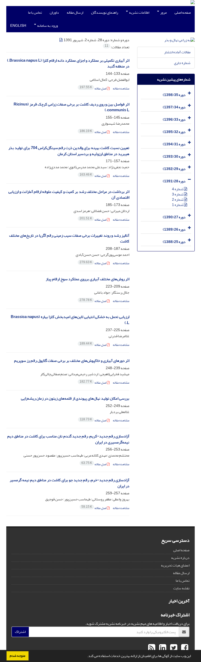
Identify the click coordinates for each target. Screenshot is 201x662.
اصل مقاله (93, 89)
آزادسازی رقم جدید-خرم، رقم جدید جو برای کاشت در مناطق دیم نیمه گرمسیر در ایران (69, 483)
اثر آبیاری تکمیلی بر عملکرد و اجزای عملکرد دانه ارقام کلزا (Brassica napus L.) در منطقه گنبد (68, 63)
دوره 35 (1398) (174, 94)
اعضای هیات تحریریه (175, 565)
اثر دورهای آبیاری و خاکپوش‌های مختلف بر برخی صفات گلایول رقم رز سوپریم (71, 360)
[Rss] (152, 648)
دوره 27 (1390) (174, 217)
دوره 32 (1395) (174, 131)
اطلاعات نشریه (139, 12)
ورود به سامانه (47, 25)
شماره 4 (178, 189)
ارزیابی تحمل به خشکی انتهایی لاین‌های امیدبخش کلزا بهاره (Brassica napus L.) (70, 320)
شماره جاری (182, 62)
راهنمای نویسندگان (104, 12)
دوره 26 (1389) (174, 229)
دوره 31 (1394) (174, 144)
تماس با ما (35, 12)
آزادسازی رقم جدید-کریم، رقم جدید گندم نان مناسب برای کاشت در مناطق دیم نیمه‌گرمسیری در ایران (68, 439)
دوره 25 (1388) (174, 241)
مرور (163, 12)
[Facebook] (183, 648)
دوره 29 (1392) (174, 168)
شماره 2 (178, 199)
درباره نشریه (180, 557)
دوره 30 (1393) (174, 156)
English (18, 25)
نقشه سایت (181, 588)
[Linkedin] (162, 648)
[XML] (61, 40)
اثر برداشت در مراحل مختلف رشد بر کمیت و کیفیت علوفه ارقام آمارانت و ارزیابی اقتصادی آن (68, 195)
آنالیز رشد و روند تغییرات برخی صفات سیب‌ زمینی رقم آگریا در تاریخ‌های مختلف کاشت (69, 238)
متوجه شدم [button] (17, 656)
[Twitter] (173, 648)
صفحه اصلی (183, 12)
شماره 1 (178, 204)
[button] (86, 656)
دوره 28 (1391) (174, 181)
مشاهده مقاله (121, 89)
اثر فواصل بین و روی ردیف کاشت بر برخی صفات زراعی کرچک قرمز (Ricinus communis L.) (71, 107)
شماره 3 (178, 194)
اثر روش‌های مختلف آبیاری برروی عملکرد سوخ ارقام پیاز (87, 279)
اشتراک (20, 631)
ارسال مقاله (75, 12)
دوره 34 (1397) (174, 107)
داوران (54, 12)
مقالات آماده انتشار (177, 52)
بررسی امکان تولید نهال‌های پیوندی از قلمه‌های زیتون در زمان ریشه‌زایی (75, 398)
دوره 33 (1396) (174, 119)
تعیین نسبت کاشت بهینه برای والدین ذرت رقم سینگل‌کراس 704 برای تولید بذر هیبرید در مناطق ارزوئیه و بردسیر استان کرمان (68, 151)
